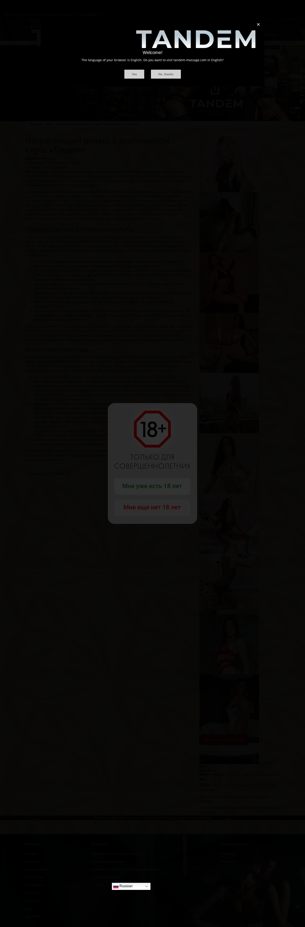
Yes (134, 74)
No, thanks (165, 74)
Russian (126, 886)
